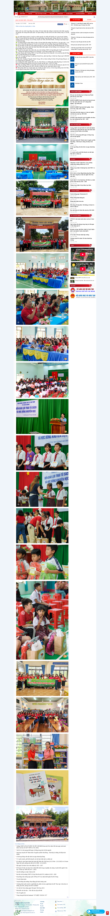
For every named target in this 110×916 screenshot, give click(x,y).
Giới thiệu (42, 901)
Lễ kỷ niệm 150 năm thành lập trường (79, 234)
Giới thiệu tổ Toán (79, 83)
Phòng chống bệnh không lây (77, 197)
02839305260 (95, 911)
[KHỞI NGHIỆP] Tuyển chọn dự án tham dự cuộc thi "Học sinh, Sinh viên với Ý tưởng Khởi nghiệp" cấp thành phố (82, 102)
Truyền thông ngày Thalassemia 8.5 (79, 194)
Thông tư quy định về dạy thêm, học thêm (80, 185)
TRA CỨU (52, 13)
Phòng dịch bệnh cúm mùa (77, 201)
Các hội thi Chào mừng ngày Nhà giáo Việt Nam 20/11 (30, 888)
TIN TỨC (30, 13)
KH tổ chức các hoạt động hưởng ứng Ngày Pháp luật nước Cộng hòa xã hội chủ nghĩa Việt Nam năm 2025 (82, 175)
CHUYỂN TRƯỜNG (80, 13)
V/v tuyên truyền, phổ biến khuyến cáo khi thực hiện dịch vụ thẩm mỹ (34, 859)
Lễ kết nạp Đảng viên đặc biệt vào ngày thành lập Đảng (30, 856)
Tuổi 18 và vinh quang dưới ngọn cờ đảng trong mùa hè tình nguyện (33, 850)
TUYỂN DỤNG (69, 13)
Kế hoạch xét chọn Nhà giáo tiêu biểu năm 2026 (81, 41)
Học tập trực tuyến (40, 13)
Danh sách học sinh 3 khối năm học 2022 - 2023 (85, 76)
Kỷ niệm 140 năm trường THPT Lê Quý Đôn (84, 57)
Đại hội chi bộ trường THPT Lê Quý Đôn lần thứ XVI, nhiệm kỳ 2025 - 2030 (36, 874)
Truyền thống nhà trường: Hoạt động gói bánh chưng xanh (31, 881)
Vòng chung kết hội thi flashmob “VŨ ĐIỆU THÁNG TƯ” (31, 895)
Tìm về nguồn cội (20, 893)
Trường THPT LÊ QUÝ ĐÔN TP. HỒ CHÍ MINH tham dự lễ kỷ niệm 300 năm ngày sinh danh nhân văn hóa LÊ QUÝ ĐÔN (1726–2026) (82, 129)
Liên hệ (41, 912)
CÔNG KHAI (60, 13)
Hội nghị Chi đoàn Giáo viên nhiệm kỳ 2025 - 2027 (29, 865)
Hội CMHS (42, 908)
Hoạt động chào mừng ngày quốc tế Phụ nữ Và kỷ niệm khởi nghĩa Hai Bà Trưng (37, 876)
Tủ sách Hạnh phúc (21, 879)
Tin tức (41, 903)
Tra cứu (41, 905)
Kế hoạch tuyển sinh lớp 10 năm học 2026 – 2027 (81, 44)
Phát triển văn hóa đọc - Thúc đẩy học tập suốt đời (29, 890)
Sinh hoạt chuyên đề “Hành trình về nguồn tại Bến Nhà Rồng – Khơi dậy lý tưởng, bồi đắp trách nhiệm (82, 141)
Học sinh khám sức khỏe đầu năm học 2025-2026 (82, 210)
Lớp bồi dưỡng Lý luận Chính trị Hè (25, 872)
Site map (42, 910)
